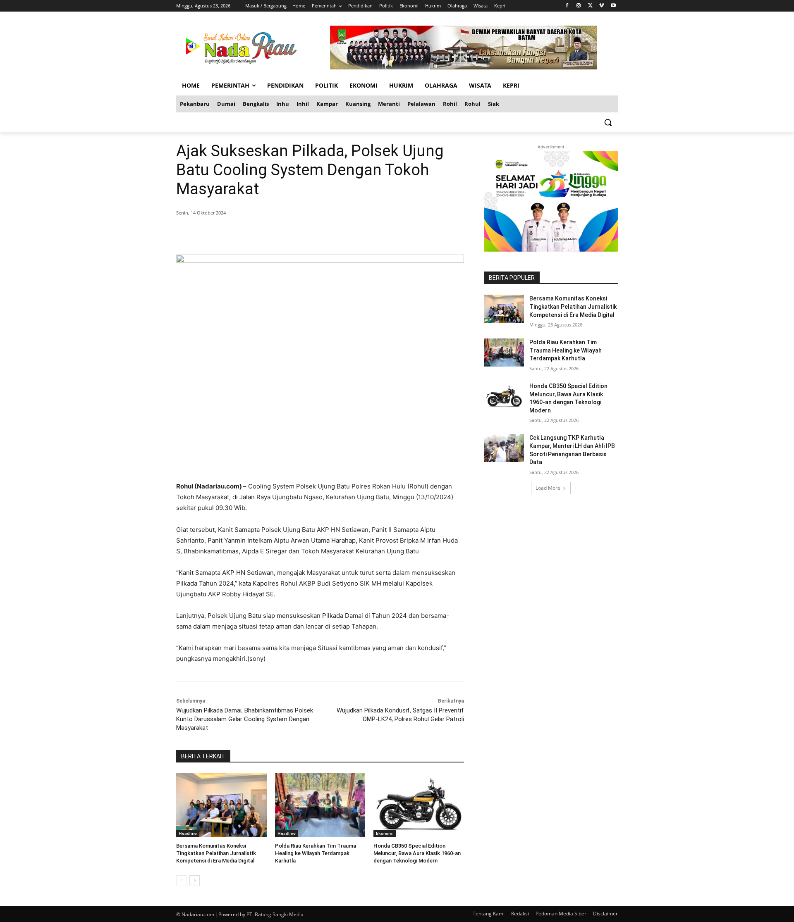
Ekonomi (385, 833)
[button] (608, 122)
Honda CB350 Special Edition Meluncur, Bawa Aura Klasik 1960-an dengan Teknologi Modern (417, 853)
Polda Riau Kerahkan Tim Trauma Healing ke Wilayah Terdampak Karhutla (315, 853)
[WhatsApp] (295, 234)
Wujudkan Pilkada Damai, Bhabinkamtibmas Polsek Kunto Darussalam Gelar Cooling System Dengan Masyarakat (244, 719)
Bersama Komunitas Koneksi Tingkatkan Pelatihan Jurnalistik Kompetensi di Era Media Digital (216, 853)
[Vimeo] (601, 6)
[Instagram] (579, 6)
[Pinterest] (276, 234)
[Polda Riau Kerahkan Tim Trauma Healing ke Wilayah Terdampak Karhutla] (320, 804)
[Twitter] (590, 6)
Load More (548, 487)
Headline (188, 833)
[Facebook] (567, 6)
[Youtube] (613, 6)
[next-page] (194, 880)
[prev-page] (181, 880)
